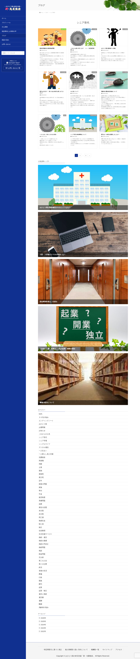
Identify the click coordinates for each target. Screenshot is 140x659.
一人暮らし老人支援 (46, 454)
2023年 (43, 628)
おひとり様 (43, 424)
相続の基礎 (43, 541)
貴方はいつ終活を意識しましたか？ (110, 134)
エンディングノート (46, 421)
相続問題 (42, 547)
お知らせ (42, 431)
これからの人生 (44, 434)
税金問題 (42, 554)
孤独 (40, 471)
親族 (40, 581)
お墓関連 (42, 427)
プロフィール (6, 22)
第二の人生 (43, 561)
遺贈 (40, 601)
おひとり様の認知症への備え (108, 48)
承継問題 (42, 501)
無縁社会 (42, 521)
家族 (40, 487)
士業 (40, 467)
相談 (40, 551)
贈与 (40, 584)
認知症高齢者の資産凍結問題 (47, 48)
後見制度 (42, 497)
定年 (40, 481)
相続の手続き (44, 544)
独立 (40, 527)
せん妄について (74, 91)
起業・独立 (43, 591)
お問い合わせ (6, 44)
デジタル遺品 (44, 447)
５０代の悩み (44, 417)
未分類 (41, 511)
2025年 (43, 621)
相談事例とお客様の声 (9, 31)
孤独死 (41, 474)
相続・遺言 (43, 537)
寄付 (40, 491)
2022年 (43, 631)
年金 (40, 494)
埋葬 (40, 464)
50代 (40, 414)
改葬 (40, 504)
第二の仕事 (43, 564)
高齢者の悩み (44, 607)
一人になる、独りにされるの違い (48, 134)
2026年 (43, 618)
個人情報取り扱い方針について (76, 649)
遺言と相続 (43, 594)
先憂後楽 (42, 457)
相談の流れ (5, 40)
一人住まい (43, 451)
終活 (40, 567)
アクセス (119, 649)
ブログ (4, 35)
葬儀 (40, 574)
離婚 (40, 604)
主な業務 (5, 27)
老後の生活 (43, 571)
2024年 (43, 625)
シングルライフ (44, 444)
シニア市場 (43, 441)
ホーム (4, 18)
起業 (40, 587)
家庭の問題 (43, 484)
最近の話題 (43, 507)
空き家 (41, 557)
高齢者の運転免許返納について (109, 91)
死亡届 (41, 517)
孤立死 (41, 477)
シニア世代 (43, 437)
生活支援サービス (45, 534)
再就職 (41, 461)
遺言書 (41, 597)
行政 (40, 577)
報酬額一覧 (95, 649)
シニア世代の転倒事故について (78, 134)
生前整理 (42, 531)
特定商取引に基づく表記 (53, 649)
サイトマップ (107, 649)
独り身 (41, 524)
